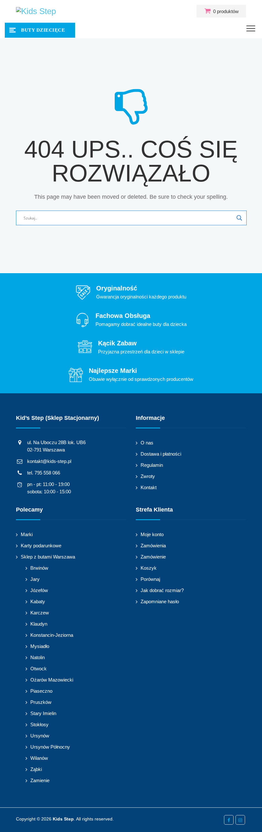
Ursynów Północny (50, 747)
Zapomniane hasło (160, 601)
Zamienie (40, 780)
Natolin (37, 657)
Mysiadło (39, 646)
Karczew (39, 612)
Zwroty (148, 476)
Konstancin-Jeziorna (51, 635)
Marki (27, 534)
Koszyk (149, 568)
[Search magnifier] (239, 217)
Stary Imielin (43, 713)
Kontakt (149, 487)
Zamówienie (153, 556)
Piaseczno (41, 691)
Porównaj (150, 579)
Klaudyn (38, 624)
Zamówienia (153, 545)
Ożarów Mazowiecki (51, 679)
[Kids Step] (36, 11)
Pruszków (40, 702)
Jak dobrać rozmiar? (162, 590)
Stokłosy (39, 724)
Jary (35, 579)
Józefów (39, 590)
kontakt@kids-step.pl (49, 461)
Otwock (38, 668)
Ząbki (36, 769)
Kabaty (37, 601)
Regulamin (152, 465)
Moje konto (152, 534)
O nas (147, 442)
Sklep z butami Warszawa (48, 556)
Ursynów (39, 735)
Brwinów (39, 568)
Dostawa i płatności (161, 454)
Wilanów (39, 758)
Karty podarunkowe (41, 545)
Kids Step (63, 818)
